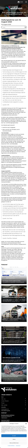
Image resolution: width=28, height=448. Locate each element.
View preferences (14, 442)
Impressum (18, 445)
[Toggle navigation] (26, 2)
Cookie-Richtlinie (11, 445)
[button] (26, 423)
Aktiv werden (4, 405)
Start (2, 397)
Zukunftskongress (5, 410)
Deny (14, 439)
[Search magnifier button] (25, 27)
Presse (2, 403)
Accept (14, 435)
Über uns (3, 399)
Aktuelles (3, 407)
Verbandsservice (5, 409)
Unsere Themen (5, 401)
